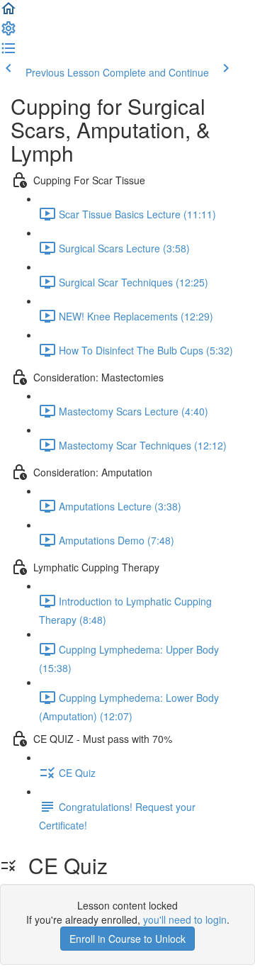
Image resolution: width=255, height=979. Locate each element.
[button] (8, 13)
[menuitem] (8, 33)
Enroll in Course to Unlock (127, 939)
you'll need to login (185, 919)
